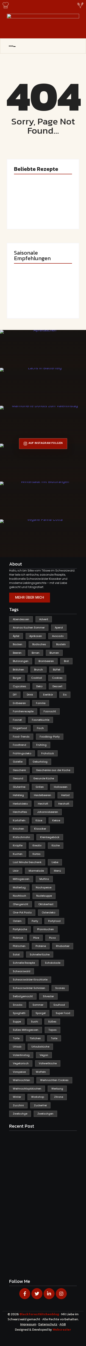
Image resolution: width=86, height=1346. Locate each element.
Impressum (28, 1324)
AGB (62, 1324)
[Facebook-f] (24, 1293)
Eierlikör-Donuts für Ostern (25, 299)
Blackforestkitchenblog (39, 1314)
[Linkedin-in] (49, 1293)
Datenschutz (47, 1324)
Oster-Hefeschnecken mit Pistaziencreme (59, 208)
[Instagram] (61, 1293)
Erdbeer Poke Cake (27, 211)
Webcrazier (62, 1329)
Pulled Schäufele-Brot (55, 299)
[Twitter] (36, 1293)
